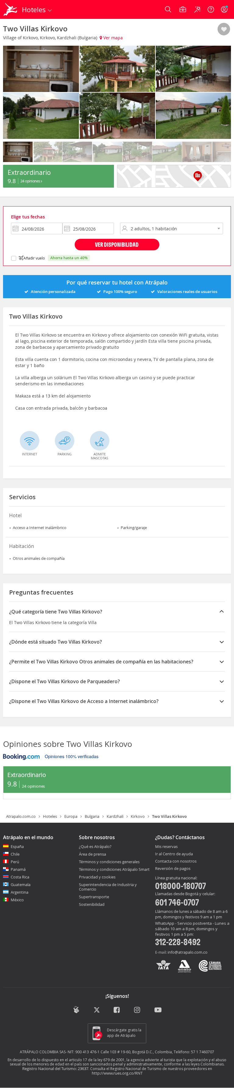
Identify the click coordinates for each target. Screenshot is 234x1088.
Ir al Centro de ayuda (174, 854)
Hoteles (50, 816)
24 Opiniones (30, 180)
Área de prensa (92, 854)
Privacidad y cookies (97, 877)
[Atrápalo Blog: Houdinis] (76, 1010)
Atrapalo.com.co (21, 816)
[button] (224, 29)
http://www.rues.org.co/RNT (117, 1073)
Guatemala (20, 884)
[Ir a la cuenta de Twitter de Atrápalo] (96, 1010)
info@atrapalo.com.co (187, 952)
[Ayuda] (210, 9)
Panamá (18, 869)
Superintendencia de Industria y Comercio (108, 887)
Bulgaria (92, 816)
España (17, 846)
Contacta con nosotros (176, 861)
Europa (70, 816)
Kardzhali (115, 816)
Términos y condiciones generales (109, 861)
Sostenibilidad (92, 904)
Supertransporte (94, 896)
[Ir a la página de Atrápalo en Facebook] (117, 1010)
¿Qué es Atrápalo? (95, 846)
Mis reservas (166, 846)
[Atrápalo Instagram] (137, 1010)
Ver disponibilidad (117, 244)
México (17, 900)
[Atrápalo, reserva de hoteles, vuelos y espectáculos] (11, 9)
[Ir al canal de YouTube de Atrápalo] (157, 1010)
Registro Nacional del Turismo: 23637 (55, 1068)
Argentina (19, 892)
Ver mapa (112, 38)
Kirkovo (138, 816)
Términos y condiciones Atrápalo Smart (114, 869)
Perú (15, 861)
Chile (15, 854)
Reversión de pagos (172, 868)
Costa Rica (20, 877)
